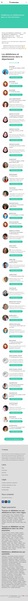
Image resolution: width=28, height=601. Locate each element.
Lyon (11, 540)
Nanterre (4, 543)
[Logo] (14, 2)
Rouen (3, 546)
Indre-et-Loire (5, 43)
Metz (19, 540)
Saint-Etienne (15, 546)
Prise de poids (10, 575)
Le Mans (22, 538)
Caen (12, 537)
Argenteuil (4, 534)
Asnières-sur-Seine (12, 534)
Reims (13, 544)
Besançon (8, 535)
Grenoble (11, 538)
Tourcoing (19, 547)
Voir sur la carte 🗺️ (14, 63)
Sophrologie (21, 580)
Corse (22, 516)
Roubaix (22, 544)
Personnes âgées (17, 574)
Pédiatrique (10, 574)
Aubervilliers (21, 534)
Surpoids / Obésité (16, 581)
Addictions (4, 556)
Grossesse (11, 566)
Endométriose (5, 566)
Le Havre (16, 538)
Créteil (3, 538)
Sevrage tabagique (12, 580)
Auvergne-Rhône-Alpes (7, 515)
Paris (24, 543)
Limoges (7, 540)
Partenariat (4, 470)
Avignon (4, 535)
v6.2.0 (18, 597)
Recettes (4, 472)
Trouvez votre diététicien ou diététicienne (11, 33)
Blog (3, 468)
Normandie (9, 521)
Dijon (7, 538)
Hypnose (4, 568)
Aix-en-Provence (6, 532)
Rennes (17, 544)
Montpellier (4, 541)
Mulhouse (15, 541)
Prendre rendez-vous (16, 77)
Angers (17, 532)
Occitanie (4, 522)
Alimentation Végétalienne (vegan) (10, 559)
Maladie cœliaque (11, 568)
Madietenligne (14, 595)
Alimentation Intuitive (18, 557)
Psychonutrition (18, 575)
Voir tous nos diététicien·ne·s (14, 439)
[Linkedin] (9, 502)
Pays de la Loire (10, 522)
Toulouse (14, 547)
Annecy (21, 532)
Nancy (20, 541)
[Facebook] (3, 502)
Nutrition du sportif (13, 572)
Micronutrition (5, 572)
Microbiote (21, 571)
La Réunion (15, 519)
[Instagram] (6, 502)
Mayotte (4, 521)
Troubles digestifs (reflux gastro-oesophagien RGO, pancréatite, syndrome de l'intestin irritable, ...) (14, 584)
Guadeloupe (10, 518)
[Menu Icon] (1, 2)
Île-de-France (9, 519)
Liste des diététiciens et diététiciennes (14, 33)
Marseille (15, 540)
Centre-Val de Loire (15, 516)
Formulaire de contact (7, 497)
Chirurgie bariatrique (13, 562)
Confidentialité (5, 490)
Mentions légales (6, 487)
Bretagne (8, 516)
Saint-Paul (21, 546)
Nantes (8, 543)
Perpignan (4, 544)
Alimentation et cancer (7, 557)
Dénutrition (5, 563)
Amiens (12, 532)
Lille (3, 540)
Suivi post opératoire (6, 581)
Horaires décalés (19, 566)
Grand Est (4, 518)
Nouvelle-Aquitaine (17, 521)
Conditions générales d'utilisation (9, 483)
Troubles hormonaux (15, 587)
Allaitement (11, 560)
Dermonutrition (12, 563)
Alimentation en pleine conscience (16, 556)
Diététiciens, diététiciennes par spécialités (13, 553)
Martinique (21, 519)
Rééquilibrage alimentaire (8, 577)
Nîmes (15, 543)
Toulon (9, 547)
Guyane (15, 518)
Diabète (18, 563)
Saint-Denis (8, 546)
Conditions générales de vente (9, 485)
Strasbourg (4, 547)
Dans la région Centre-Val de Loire (12, 35)
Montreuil (10, 541)
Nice (12, 543)
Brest (9, 537)
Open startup (5, 475)
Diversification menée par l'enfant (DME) (11, 565)
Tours (23, 547)
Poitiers (9, 544)
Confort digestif (22, 562)
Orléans (20, 543)
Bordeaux (14, 535)
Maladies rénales (14, 571)
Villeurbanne (5, 549)
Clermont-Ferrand (18, 537)
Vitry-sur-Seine (12, 549)
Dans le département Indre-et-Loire (11, 36)
